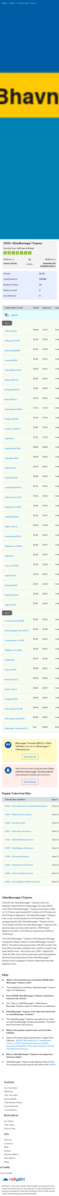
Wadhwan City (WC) (13, 650)
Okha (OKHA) (11, 331)
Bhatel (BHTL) (11, 399)
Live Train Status (10, 1088)
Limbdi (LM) (9, 660)
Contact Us (8, 1143)
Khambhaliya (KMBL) (13, 409)
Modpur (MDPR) (12, 419)
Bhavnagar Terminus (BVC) (16, 728)
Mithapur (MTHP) (12, 341)
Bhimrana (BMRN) (12, 350)
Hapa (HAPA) (10, 468)
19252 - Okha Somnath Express (18, 814)
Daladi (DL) (9, 556)
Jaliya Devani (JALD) (13, 497)
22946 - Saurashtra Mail (15, 823)
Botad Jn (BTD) (11, 679)
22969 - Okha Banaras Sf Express (19, 865)
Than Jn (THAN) (12, 565)
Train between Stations (13, 1102)
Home (4, 3)
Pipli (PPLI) (9, 438)
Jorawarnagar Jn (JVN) (14, 640)
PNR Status (8, 1091)
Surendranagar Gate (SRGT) (17, 630)
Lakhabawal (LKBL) (13, 448)
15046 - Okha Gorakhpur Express (19, 873)
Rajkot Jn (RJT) (11, 526)
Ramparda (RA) (11, 585)
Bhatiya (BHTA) (11, 380)
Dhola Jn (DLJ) (11, 689)
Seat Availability (10, 1099)
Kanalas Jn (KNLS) (12, 429)
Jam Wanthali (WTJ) (13, 487)
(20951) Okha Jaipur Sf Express (33, 1046)
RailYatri (52, 1064)
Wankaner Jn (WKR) (13, 546)
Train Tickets (9, 1125)
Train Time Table (11, 1095)
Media (6, 1162)
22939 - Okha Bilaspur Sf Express (19, 848)
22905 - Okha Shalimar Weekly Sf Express (22, 881)
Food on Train (9, 1128)
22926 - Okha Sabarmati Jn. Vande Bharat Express (26, 806)
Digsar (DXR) (10, 605)
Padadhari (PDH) (12, 517)
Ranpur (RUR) (10, 669)
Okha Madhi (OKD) (13, 370)
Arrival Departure (11, 1106)
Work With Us (9, 1158)
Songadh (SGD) (11, 699)
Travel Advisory (10, 1110)
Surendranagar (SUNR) (14, 621)
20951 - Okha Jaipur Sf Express (18, 831)
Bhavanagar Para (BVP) (14, 718)
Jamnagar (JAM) (11, 458)
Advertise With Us (11, 1154)
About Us (8, 1140)
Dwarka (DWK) (11, 360)
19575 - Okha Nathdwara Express (19, 839)
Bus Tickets (8, 1121)
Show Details (30, 757)
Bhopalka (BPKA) (12, 389)
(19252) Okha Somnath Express (27, 1043)
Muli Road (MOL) (12, 595)
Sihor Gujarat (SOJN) (14, 709)
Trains (12, 3)
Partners (7, 1151)
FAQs (6, 1147)
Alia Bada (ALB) (11, 477)
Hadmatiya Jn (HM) (13, 507)
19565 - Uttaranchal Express (17, 856)
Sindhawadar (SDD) (13, 536)
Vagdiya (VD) (10, 575)
